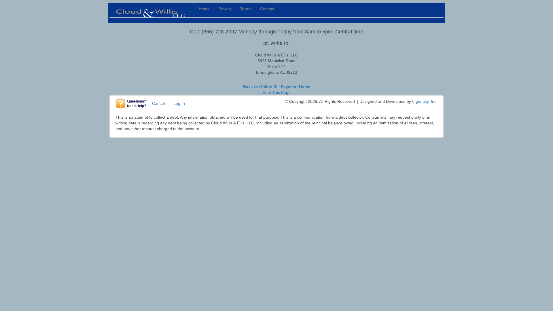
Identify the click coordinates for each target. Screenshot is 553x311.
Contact (267, 8)
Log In (179, 103)
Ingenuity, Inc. (425, 101)
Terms (245, 8)
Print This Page (277, 92)
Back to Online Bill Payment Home (276, 86)
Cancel (158, 103)
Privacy (225, 8)
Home (204, 8)
